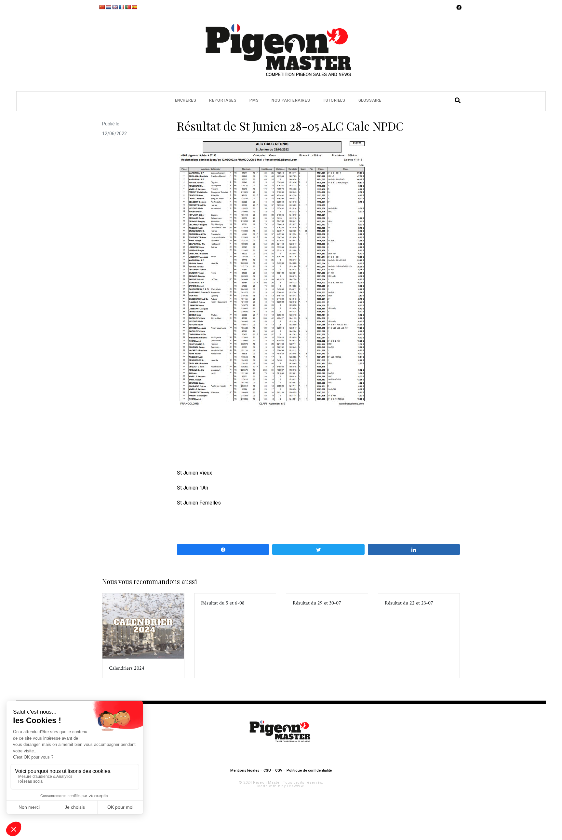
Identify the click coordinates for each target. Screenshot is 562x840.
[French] (121, 7)
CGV (278, 770)
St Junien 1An (192, 488)
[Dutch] (108, 7)
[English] (115, 7)
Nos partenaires (291, 100)
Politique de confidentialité (309, 770)
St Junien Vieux (194, 473)
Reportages (222, 100)
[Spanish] (134, 7)
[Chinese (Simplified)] (102, 7)
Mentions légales (244, 770)
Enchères (185, 100)
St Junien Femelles (199, 503)
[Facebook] (459, 7)
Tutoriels (334, 100)
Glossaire (369, 100)
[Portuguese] (128, 7)
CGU (267, 770)
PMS (254, 100)
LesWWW (295, 786)
